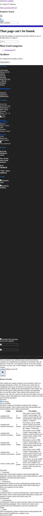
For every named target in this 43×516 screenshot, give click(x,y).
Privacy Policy (33, 356)
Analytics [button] (3, 489)
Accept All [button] (13, 369)
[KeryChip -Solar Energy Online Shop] (7, 1)
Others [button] (2, 507)
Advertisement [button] (4, 498)
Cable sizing (4, 70)
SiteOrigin (5, 358)
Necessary (5, 401)
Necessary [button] (3, 399)
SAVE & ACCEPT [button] (6, 515)
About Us (3, 92)
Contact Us (3, 94)
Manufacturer (4, 96)
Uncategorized (8, 50)
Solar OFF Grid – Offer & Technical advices (5, 82)
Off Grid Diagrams (3, 76)
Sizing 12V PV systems (5, 73)
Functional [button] (3, 470)
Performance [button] (4, 479)
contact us (3, 172)
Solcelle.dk (3, 167)
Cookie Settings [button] (5, 369)
